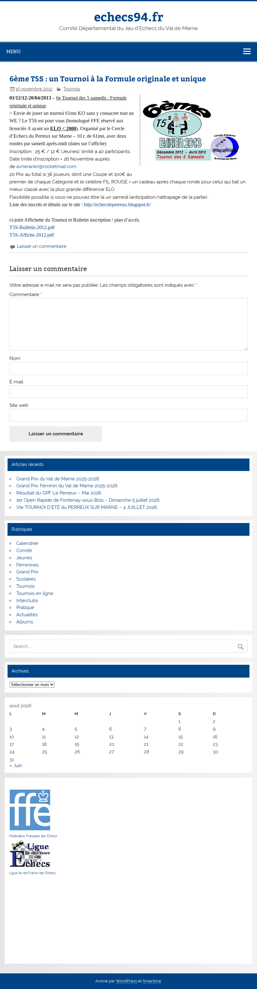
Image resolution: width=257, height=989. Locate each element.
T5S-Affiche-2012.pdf (31, 235)
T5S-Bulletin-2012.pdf (32, 227)
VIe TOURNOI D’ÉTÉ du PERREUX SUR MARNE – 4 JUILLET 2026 (86, 507)
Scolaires (26, 579)
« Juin (15, 765)
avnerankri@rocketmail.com (46, 166)
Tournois (71, 88)
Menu (13, 51)
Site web (18, 405)
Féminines (27, 565)
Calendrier (27, 543)
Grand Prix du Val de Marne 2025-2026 (57, 479)
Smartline (152, 981)
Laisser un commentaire (41, 246)
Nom (14, 358)
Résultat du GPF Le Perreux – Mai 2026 (58, 493)
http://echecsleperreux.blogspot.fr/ (117, 204)
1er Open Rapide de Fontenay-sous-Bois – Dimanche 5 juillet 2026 (88, 500)
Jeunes (24, 558)
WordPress (126, 981)
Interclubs (27, 600)
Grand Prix (27, 572)
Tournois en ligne (34, 593)
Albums (24, 622)
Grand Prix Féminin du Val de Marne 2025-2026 (67, 486)
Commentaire (25, 294)
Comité (24, 550)
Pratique (25, 607)
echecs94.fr (128, 16)
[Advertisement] (28, 919)
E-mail (16, 382)
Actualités (27, 614)
